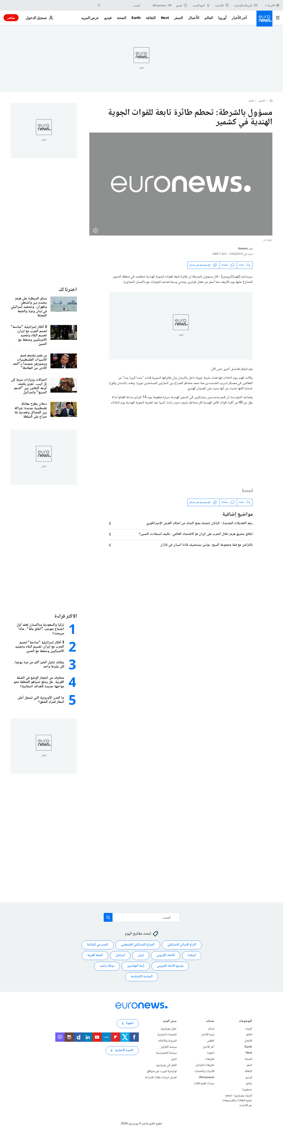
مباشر (11, 17)
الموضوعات (245, 1021)
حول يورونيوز (169, 1028)
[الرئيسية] (271, 101)
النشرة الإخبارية (124, 1050)
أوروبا (222, 17)
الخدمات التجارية (167, 1035)
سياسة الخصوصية (166, 1053)
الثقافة (151, 17)
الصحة (121, 17)
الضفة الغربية (95, 955)
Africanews (206, 1077)
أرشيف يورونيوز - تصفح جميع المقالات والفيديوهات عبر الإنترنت (237, 1100)
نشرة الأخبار (207, 1035)
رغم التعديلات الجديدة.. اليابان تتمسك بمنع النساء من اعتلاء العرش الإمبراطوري (199, 523)
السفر (178, 17)
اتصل (174, 1059)
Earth (136, 17)
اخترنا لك (68, 289)
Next (165, 17)
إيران (141, 955)
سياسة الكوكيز (169, 1047)
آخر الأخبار (239, 17)
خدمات (210, 1021)
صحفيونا (247, 1089)
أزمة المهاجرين (135, 966)
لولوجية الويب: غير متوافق (162, 1071)
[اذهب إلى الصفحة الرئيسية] (264, 19)
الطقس (210, 1041)
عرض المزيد (170, 1021)
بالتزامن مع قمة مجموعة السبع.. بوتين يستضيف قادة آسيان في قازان (206, 545)
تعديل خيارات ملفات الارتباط (161, 1077)
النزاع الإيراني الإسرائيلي (181, 945)
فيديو (108, 17)
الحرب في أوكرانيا (97, 945)
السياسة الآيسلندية (142, 976)
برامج (249, 1083)
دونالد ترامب (107, 966)
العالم (209, 17)
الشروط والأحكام (167, 1041)
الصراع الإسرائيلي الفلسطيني (138, 945)
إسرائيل (120, 955)
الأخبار (262, 101)
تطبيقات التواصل (204, 1065)
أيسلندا (192, 955)
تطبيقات (209, 1059)
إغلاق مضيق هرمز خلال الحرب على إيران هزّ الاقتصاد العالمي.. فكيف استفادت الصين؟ (196, 534)
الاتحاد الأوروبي (166, 955)
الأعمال (193, 17)
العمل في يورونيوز (166, 1065)
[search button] (99, 5)
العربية (271, 5)
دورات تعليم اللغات (204, 1083)
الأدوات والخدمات (204, 1071)
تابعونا (210, 1053)
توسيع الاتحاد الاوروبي (170, 966)
